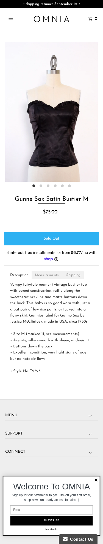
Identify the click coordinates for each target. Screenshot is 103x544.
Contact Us (80, 539)
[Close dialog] (96, 480)
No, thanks (51, 529)
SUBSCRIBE (51, 520)
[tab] (19, 275)
